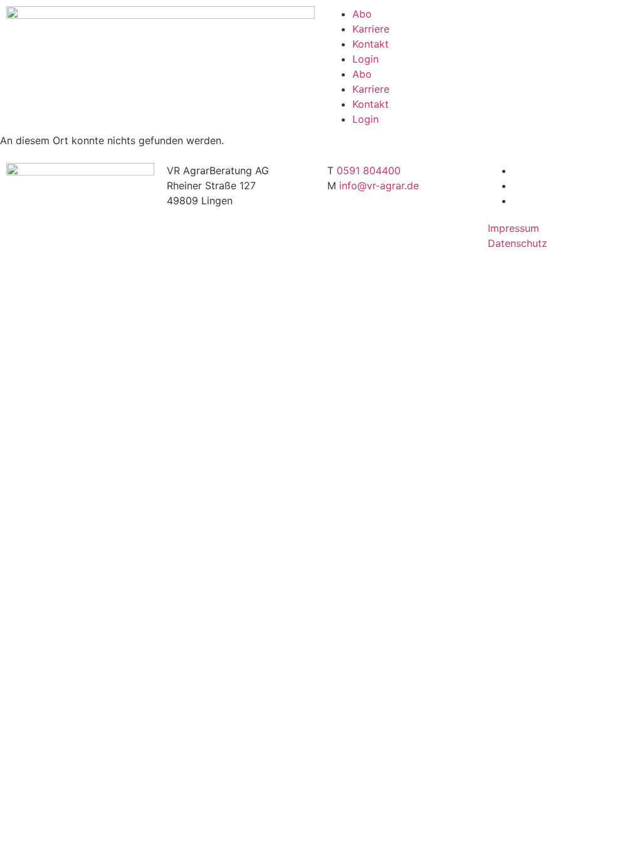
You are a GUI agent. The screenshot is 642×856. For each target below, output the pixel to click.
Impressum (513, 228)
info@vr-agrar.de (379, 185)
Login (365, 59)
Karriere (370, 29)
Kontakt (370, 44)
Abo (362, 14)
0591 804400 (369, 170)
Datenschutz (517, 243)
